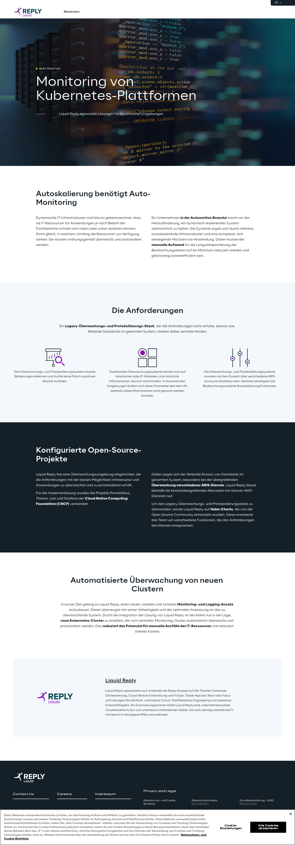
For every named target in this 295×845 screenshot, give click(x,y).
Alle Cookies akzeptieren (268, 827)
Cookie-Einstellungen (231, 827)
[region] (147, 827)
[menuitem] (71, 12)
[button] (31, 794)
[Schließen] (290, 813)
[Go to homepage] (32, 12)
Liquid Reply (120, 681)
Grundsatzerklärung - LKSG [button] (257, 802)
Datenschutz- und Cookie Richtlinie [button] (159, 802)
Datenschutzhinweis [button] (204, 802)
